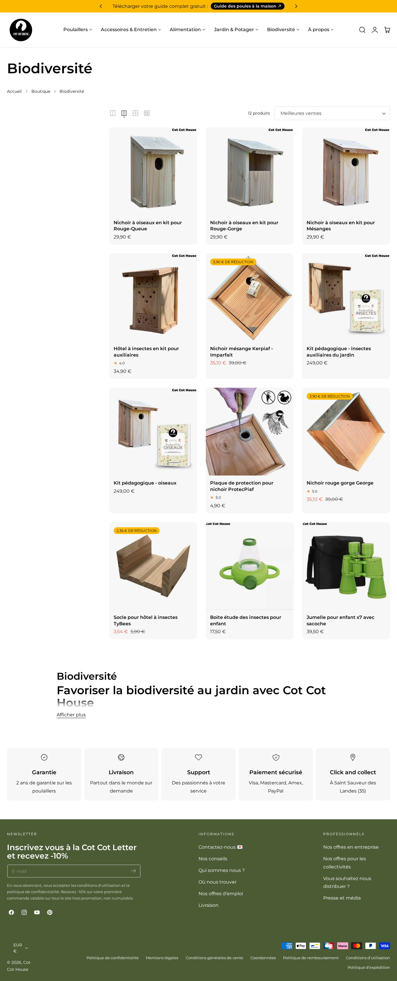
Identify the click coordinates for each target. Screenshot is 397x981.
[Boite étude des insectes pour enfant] (250, 566)
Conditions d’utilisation (368, 957)
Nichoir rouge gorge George (340, 483)
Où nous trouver (218, 882)
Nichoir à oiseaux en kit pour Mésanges (341, 226)
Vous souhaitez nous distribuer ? (347, 882)
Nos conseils (213, 858)
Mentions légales (162, 957)
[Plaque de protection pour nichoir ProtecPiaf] (250, 432)
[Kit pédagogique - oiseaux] (153, 432)
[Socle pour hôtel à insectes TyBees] (153, 566)
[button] (362, 29)
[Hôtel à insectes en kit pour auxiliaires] (153, 297)
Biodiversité (72, 91)
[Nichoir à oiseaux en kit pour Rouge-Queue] (153, 171)
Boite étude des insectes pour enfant (245, 620)
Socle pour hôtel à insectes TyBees (146, 620)
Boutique (40, 91)
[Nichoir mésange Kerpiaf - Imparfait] (250, 297)
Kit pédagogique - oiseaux (145, 483)
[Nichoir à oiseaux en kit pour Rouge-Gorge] (250, 171)
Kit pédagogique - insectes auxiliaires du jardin (339, 352)
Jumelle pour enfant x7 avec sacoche (340, 620)
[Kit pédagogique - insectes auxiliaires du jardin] (346, 297)
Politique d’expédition (369, 967)
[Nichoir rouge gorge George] (346, 432)
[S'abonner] (133, 870)
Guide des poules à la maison (245, 6)
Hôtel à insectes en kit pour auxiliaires (146, 352)
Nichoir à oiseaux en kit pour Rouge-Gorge (244, 226)
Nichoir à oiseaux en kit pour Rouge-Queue (148, 226)
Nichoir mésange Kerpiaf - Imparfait (241, 352)
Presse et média (342, 898)
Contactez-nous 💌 (221, 847)
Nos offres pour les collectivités (344, 863)
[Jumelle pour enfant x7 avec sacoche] (346, 566)
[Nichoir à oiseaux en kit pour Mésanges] (346, 171)
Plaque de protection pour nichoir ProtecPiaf (241, 486)
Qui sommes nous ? (222, 870)
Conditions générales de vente (214, 957)
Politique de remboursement (311, 957)
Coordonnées (263, 957)
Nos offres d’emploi (221, 893)
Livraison (209, 905)
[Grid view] (112, 113)
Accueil (14, 91)
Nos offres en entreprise (351, 847)
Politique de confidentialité (113, 957)
